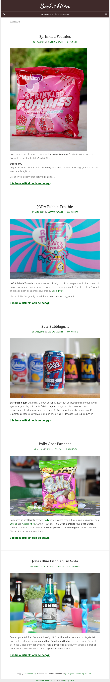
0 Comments (72, 332)
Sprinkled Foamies (55, 37)
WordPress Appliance (44, 681)
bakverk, (78, 674)
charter (13, 523)
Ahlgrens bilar (28, 523)
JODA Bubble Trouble (55, 207)
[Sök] (4, 14)
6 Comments (72, 212)
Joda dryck (57, 291)
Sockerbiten (55, 5)
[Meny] (106, 14)
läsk (90, 674)
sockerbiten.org (30, 674)
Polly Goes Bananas (55, 444)
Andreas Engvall (55, 42)
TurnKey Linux (68, 681)
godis (67, 674)
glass (72, 674)
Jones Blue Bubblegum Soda (55, 561)
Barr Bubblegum (55, 326)
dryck (84, 674)
